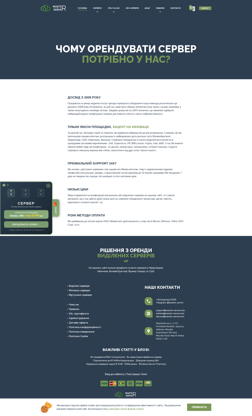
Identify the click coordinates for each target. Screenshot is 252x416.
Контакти (175, 8)
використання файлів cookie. (127, 409)
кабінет (205, 8)
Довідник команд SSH (147, 360)
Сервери (97, 8)
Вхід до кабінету (115, 374)
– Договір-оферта (77, 322)
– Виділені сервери (78, 286)
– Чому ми (73, 304)
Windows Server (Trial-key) (152, 364)
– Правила (73, 309)
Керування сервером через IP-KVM (104, 364)
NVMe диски (130, 364)
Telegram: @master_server (169, 302)
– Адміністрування (78, 318)
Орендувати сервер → (26, 224)
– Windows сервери (78, 290)
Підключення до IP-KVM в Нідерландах (113, 360)
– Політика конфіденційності (84, 327)
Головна (82, 8)
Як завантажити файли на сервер (144, 357)
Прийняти (199, 407)
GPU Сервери (132, 8)
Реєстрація (133, 374)
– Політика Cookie (77, 336)
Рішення (160, 8)
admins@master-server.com (170, 313)
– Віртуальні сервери (79, 295)
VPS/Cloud (114, 8)
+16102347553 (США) (166, 299)
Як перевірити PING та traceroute (107, 357)
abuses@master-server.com (170, 316)
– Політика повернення (80, 331)
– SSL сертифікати (78, 313)
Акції (147, 8)
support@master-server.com (170, 310)
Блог (144, 374)
